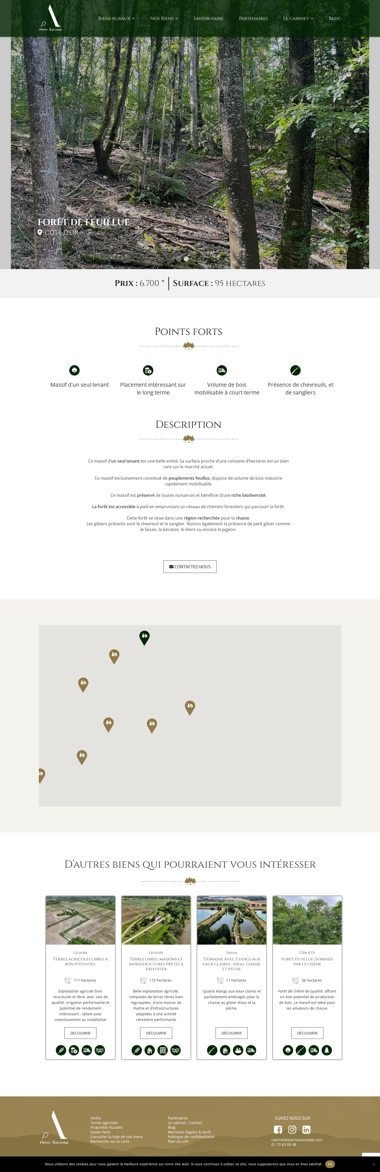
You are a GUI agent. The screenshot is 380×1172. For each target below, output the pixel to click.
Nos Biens (162, 18)
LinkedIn (306, 1128)
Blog (335, 18)
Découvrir (80, 1033)
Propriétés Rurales (106, 1127)
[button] (144, 638)
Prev (12, 140)
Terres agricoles (104, 1122)
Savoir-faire (209, 18)
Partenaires (253, 18)
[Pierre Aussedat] (51, 18)
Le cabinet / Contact (185, 1122)
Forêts (95, 1118)
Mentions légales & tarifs (189, 1132)
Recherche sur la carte (110, 1141)
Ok (330, 1164)
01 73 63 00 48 (283, 1144)
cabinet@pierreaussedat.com (296, 1139)
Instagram (292, 1128)
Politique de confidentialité (191, 1136)
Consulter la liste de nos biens (116, 1136)
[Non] (373, 1164)
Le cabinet (296, 18)
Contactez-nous (192, 567)
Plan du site (178, 1141)
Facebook (278, 1128)
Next (368, 140)
